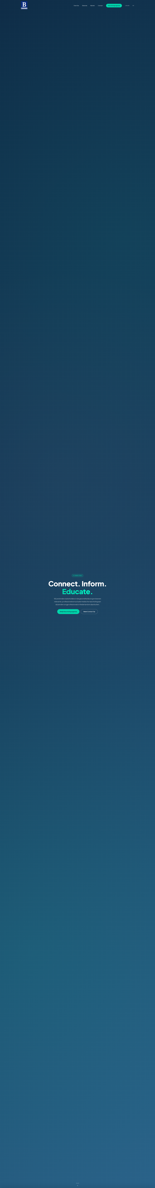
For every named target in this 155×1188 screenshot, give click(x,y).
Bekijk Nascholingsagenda (68, 611)
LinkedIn (127, 5)
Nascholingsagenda (114, 5)
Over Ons (76, 5)
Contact (100, 5)
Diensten (84, 5)
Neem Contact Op (89, 611)
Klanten (92, 5)
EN (133, 5)
